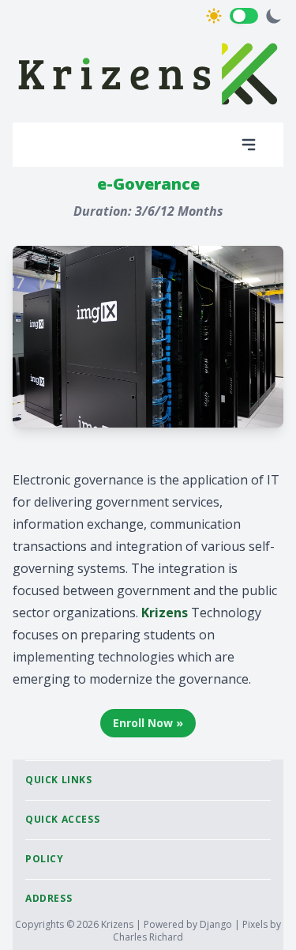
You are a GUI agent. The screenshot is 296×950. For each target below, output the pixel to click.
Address (48, 898)
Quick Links (58, 779)
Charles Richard (148, 937)
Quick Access (62, 819)
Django (217, 924)
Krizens (118, 924)
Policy (44, 858)
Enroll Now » (148, 722)
